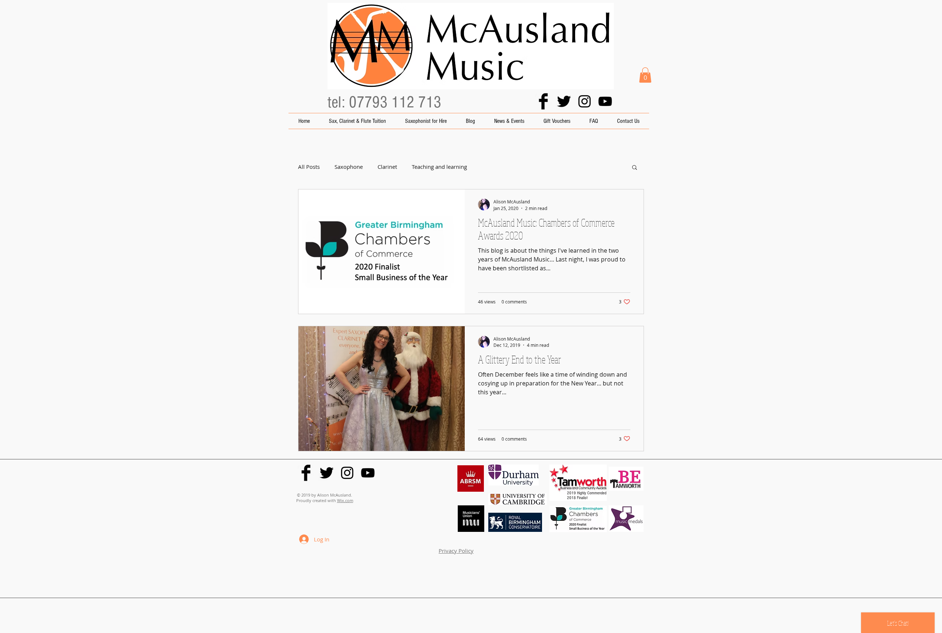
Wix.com (345, 500)
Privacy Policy (456, 550)
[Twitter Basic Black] (564, 101)
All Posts (309, 166)
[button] (645, 75)
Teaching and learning (439, 166)
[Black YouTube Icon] (605, 101)
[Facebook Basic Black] (543, 101)
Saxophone (348, 166)
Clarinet (387, 166)
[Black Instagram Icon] (584, 101)
